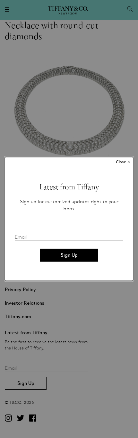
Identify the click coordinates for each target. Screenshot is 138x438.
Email (21, 237)
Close (123, 162)
